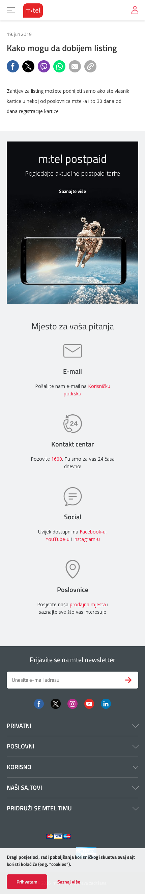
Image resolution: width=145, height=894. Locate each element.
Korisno (19, 766)
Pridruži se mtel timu (39, 808)
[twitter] (56, 703)
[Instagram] (72, 703)
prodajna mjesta (88, 604)
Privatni (19, 725)
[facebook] (39, 703)
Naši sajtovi (24, 787)
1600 (56, 459)
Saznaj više (68, 882)
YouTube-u (57, 539)
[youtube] (89, 703)
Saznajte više (72, 191)
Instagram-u (86, 539)
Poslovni (20, 746)
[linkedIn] (106, 703)
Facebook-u (93, 531)
